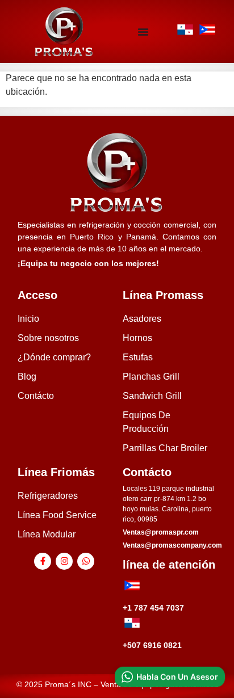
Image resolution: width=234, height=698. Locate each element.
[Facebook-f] (42, 561)
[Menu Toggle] (143, 31)
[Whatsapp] (85, 561)
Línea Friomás (56, 472)
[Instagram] (64, 561)
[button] (170, 677)
